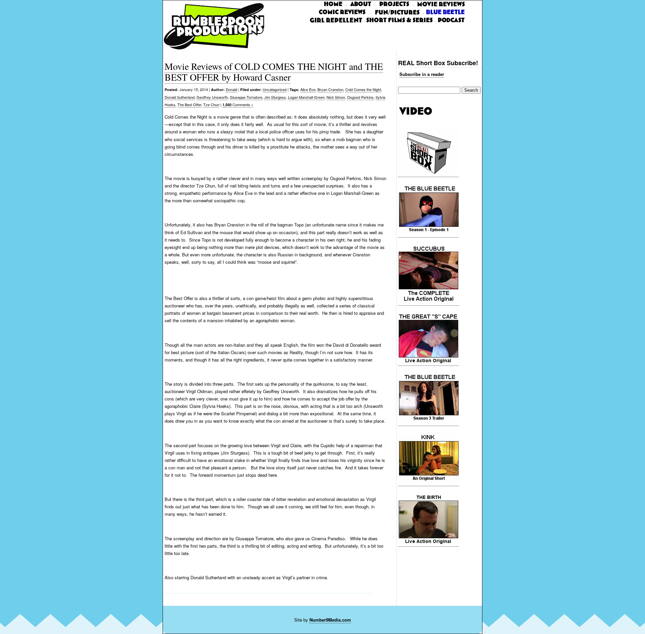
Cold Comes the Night (363, 89)
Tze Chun (211, 104)
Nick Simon (336, 97)
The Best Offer (189, 104)
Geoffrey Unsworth (212, 97)
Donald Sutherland (180, 97)
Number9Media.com (330, 620)
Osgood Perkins (360, 97)
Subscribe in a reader (421, 74)
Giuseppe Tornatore (246, 97)
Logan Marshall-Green (306, 97)
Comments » (237, 104)
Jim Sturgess (275, 97)
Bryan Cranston (330, 89)
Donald (231, 89)
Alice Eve (307, 89)
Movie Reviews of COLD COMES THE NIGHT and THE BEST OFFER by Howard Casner (274, 71)
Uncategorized (275, 89)
